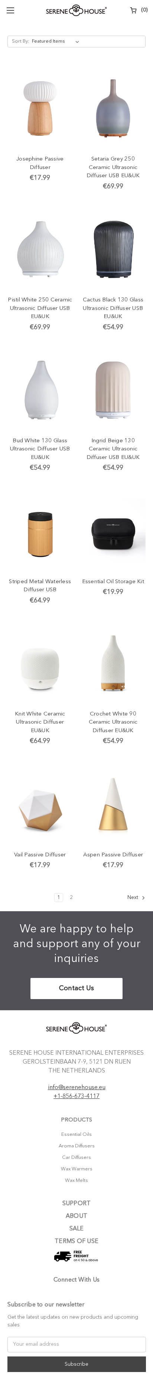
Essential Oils (76, 1134)
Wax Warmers (76, 1169)
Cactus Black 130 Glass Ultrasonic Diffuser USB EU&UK (113, 308)
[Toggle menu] (10, 10)
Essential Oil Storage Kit (113, 582)
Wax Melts (76, 1180)
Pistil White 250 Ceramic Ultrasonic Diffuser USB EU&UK (40, 308)
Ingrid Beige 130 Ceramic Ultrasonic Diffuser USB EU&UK (113, 449)
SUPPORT (76, 1204)
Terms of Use (76, 1241)
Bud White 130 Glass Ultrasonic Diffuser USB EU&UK (40, 449)
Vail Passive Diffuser (40, 855)
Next (133, 897)
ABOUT (76, 1216)
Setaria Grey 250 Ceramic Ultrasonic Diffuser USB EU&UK (113, 167)
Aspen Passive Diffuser (113, 855)
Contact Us (76, 988)
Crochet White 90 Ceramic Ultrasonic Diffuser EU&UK (113, 722)
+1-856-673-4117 (76, 1097)
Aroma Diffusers (77, 1146)
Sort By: (20, 41)
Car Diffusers (76, 1157)
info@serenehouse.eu (76, 1088)
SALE (76, 1229)
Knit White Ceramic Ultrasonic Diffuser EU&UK (40, 722)
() (144, 10)
